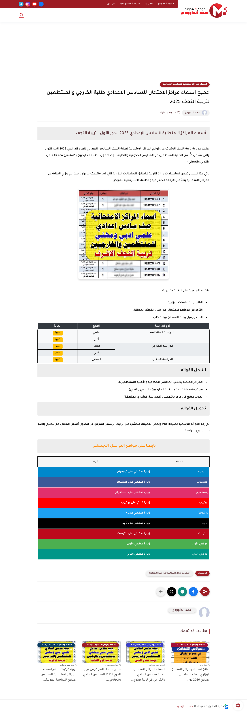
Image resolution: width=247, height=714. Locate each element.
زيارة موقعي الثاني (138, 554)
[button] (193, 591)
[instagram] (27, 4)
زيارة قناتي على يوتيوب (135, 502)
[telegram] (21, 4)
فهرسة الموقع (166, 4)
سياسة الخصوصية (130, 4)
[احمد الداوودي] (204, 10)
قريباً (57, 333)
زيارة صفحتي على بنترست (133, 533)
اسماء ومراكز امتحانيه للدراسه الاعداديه (185, 84)
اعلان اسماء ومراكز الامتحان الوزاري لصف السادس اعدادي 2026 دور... (190, 675)
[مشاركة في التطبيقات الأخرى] (160, 591)
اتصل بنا (149, 4)
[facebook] (41, 4)
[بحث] (21, 15)
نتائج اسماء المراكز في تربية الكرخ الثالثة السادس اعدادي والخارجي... (102, 675)
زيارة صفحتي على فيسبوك (133, 482)
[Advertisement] (123, 54)
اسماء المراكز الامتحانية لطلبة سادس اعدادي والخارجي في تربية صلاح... (148, 675)
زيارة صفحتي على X (138, 513)
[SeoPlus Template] (226, 706)
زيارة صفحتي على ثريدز (135, 523)
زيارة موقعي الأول (138, 544)
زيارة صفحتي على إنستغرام (132, 492)
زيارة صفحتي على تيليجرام (133, 472)
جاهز (57, 346)
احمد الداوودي (192, 113)
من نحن (111, 4)
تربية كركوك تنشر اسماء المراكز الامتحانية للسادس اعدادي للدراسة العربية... (58, 675)
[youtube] (34, 4)
